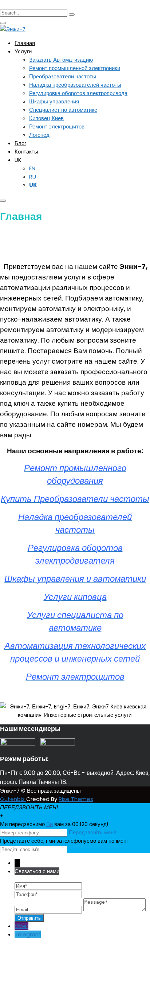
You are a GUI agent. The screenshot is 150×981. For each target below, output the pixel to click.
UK (18, 160)
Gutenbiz (13, 799)
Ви (49, 824)
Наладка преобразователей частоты (75, 85)
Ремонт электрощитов (56, 126)
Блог (20, 143)
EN (32, 168)
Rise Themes (76, 799)
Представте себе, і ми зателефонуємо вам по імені (63, 841)
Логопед (39, 135)
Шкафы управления (54, 101)
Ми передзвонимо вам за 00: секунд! (54, 824)
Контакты (26, 151)
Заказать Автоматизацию (61, 60)
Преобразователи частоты (62, 76)
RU (32, 176)
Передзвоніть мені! (92, 832)
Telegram (28, 934)
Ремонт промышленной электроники (74, 68)
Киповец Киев (46, 118)
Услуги (23, 51)
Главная (25, 43)
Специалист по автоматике (63, 110)
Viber (21, 926)
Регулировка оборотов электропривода (78, 93)
